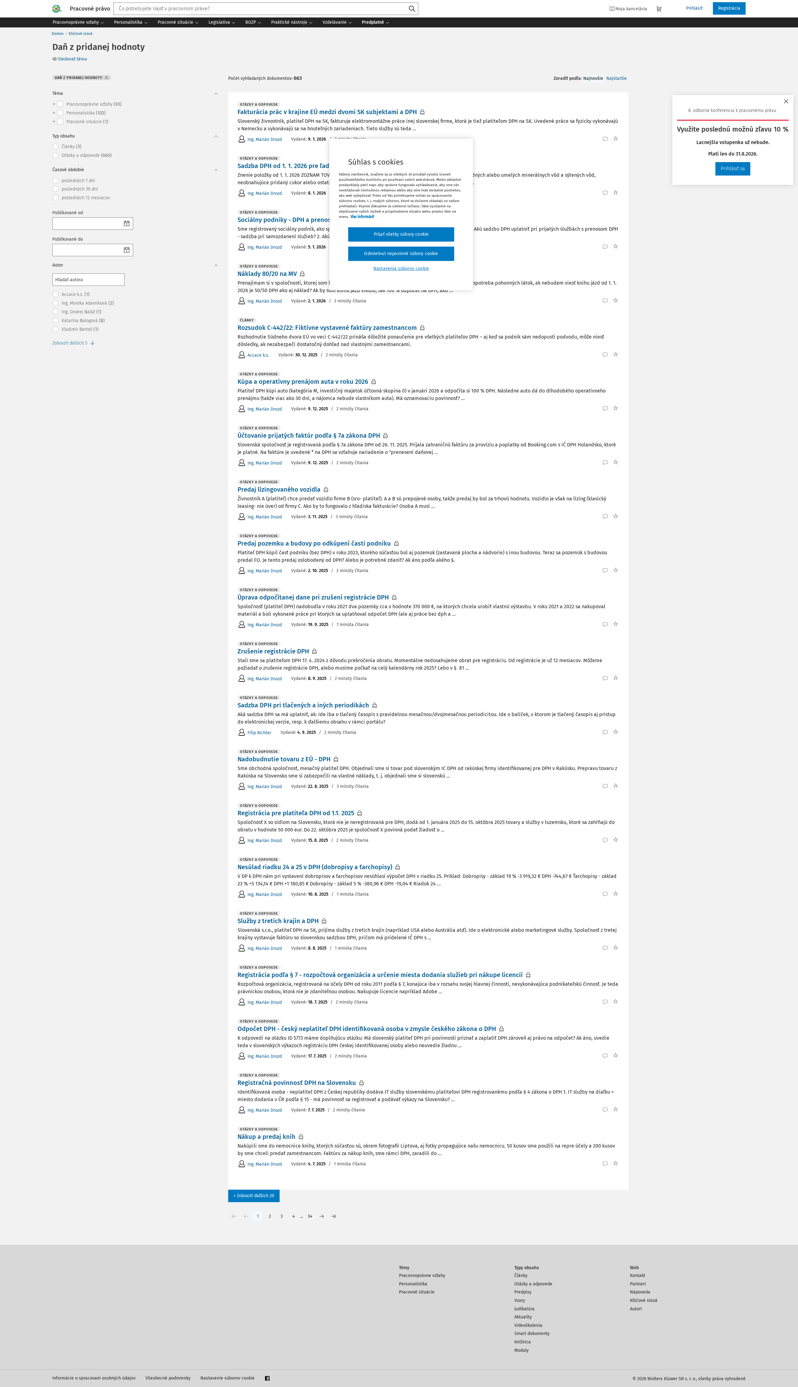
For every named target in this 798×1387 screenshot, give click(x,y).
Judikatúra (524, 1309)
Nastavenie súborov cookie (227, 1378)
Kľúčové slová (81, 33)
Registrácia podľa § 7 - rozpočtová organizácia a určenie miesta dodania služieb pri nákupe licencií (380, 975)
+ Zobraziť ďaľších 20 (253, 1195)
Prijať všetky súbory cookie (401, 234)
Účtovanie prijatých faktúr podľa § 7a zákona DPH (309, 435)
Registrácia (729, 8)
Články (520, 1275)
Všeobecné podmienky (168, 1378)
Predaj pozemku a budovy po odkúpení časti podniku (314, 543)
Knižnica (522, 1342)
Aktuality (523, 1317)
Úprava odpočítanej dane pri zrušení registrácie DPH (313, 597)
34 (310, 1216)
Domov (58, 33)
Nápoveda (640, 1292)
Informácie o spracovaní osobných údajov (94, 1378)
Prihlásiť (694, 8)
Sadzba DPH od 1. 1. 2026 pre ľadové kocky (298, 166)
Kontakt (637, 1275)
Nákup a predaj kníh (267, 1136)
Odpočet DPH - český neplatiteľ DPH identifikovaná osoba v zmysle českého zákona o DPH (367, 1029)
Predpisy (522, 1292)
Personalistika (413, 1284)
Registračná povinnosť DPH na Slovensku (297, 1082)
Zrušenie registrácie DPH (273, 651)
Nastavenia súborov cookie (401, 268)
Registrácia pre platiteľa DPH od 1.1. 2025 (296, 813)
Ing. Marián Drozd (265, 139)
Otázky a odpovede (533, 1284)
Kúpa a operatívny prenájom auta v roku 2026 (303, 381)
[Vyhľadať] (412, 9)
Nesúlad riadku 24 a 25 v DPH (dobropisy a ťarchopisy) (315, 867)
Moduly (521, 1350)
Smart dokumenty (532, 1333)
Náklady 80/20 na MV (267, 273)
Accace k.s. (258, 355)
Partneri (638, 1284)
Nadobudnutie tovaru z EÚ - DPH (284, 759)
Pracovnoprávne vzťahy (422, 1275)
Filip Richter (259, 732)
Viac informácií (362, 216)
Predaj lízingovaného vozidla (279, 489)
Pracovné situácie (417, 1292)
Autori (636, 1309)
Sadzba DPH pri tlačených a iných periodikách (303, 705)
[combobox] (265, 8)
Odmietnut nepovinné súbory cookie (401, 253)
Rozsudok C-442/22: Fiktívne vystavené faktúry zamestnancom (327, 327)
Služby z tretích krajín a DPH (278, 921)
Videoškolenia (528, 1325)
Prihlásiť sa (733, 168)
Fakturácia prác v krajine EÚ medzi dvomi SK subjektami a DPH (327, 112)
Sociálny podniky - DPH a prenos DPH (291, 220)
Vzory (519, 1300)
